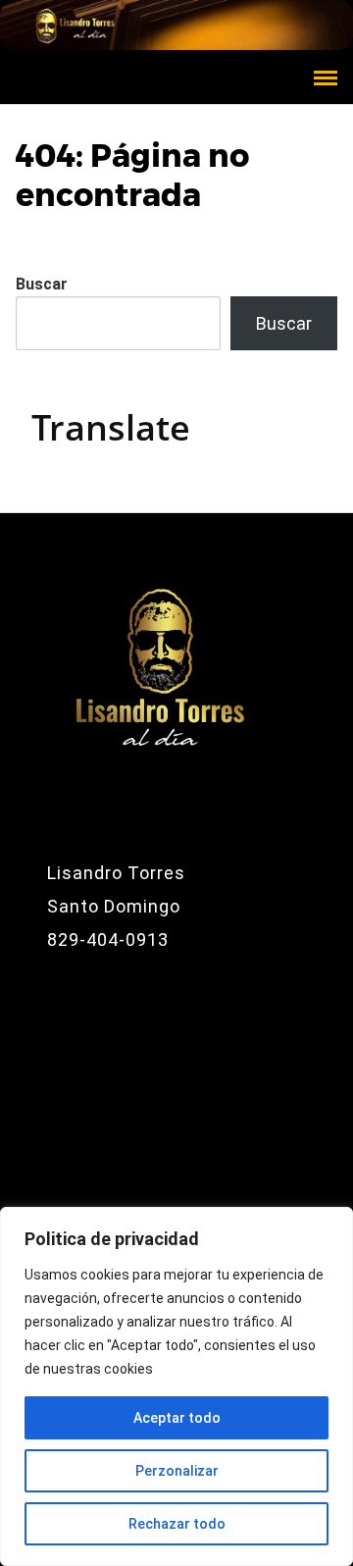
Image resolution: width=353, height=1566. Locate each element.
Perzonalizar (177, 1471)
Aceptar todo (177, 1418)
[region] (176, 1386)
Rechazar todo (177, 1524)
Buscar (42, 284)
